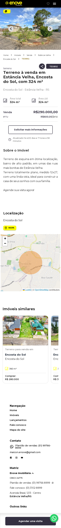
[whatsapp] (54, 518)
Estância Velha (44, 55)
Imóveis (17, 55)
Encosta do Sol (9, 59)
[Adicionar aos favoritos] (44, 319)
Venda (29, 55)
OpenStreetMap (42, 289)
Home (5, 55)
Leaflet (28, 289)
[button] (5, 238)
